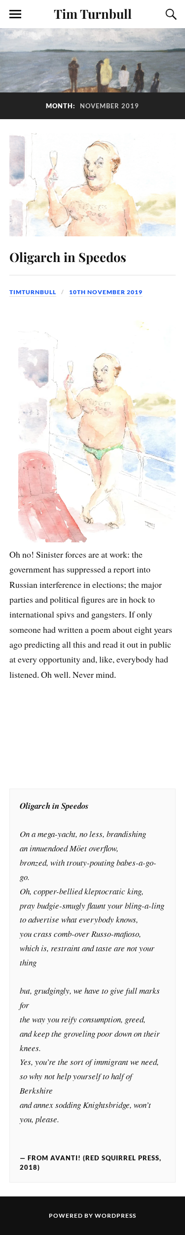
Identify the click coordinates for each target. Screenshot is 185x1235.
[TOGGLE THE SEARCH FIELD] (170, 14)
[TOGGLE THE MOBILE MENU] (15, 14)
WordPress (115, 1215)
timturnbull (32, 292)
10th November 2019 (106, 292)
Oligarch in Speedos (67, 256)
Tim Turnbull (93, 13)
